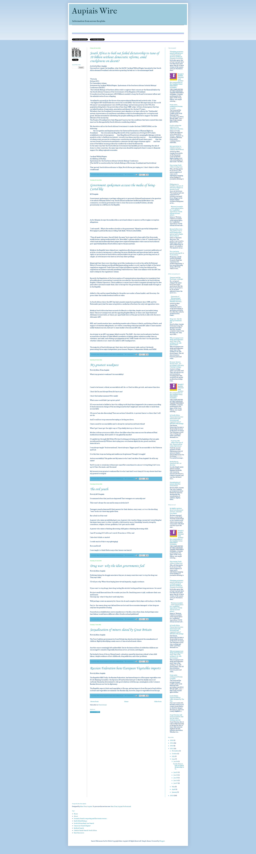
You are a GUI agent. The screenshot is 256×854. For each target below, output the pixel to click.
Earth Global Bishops (80, 821)
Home (126, 701)
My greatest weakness (104, 365)
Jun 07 (176, 783)
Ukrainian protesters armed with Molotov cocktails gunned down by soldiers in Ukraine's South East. (176, 55)
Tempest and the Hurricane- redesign (176, 278)
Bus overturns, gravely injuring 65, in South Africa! (177, 253)
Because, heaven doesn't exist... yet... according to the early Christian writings (177, 364)
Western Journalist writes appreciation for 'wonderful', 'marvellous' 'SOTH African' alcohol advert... (176, 211)
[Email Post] (136, 174)
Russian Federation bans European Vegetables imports (125, 668)
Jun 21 (176, 772)
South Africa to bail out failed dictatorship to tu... (178, 766)
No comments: (129, 174)
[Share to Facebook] (146, 175)
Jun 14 (176, 780)
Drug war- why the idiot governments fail (117, 566)
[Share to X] (144, 175)
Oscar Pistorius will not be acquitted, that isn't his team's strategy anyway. (176, 717)
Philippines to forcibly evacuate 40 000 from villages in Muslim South (176, 186)
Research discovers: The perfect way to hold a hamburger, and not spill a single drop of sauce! (176, 232)
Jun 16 (176, 778)
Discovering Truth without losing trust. (176, 166)
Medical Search (79, 828)
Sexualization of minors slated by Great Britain (120, 630)
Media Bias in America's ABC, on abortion (175, 463)
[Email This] (140, 175)
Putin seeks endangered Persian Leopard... (176, 106)
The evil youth (99, 489)
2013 (172, 746)
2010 (172, 795)
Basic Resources (79, 833)
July (173, 756)
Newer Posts (94, 701)
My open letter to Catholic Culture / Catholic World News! (177, 147)
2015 (172, 740)
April (174, 789)
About (76, 816)
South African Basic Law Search (84, 823)
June (173, 759)
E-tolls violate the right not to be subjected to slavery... (177, 127)
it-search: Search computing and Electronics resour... (90, 818)
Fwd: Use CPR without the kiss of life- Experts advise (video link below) (176, 443)
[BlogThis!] (142, 175)
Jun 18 (176, 775)
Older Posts (158, 701)
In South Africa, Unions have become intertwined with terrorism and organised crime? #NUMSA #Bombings (176, 419)
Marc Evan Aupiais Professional (121, 806)
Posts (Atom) (103, 705)
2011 (172, 748)
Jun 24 (176, 761)
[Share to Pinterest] (148, 175)
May (173, 786)
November (175, 751)
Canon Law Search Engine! (82, 826)
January (174, 792)
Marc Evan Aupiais (86, 806)
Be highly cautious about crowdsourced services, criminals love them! (176, 510)
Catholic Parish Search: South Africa (85, 830)
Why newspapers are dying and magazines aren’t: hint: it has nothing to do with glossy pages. (176, 341)
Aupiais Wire (94, 11)
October (174, 753)
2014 (172, 743)
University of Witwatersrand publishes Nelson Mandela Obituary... (176, 299)
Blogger (162, 841)
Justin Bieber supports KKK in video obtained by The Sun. (177, 698)
